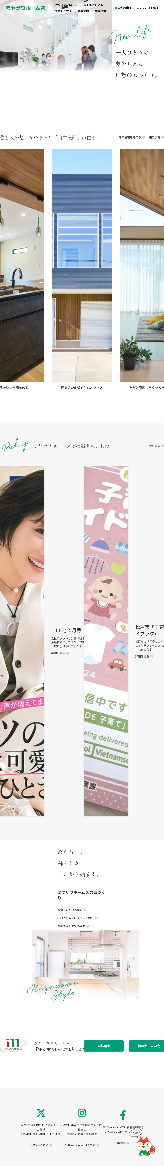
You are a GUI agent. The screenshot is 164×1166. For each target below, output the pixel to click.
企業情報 (100, 11)
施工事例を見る (93, 5)
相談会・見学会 (149, 1046)
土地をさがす (63, 11)
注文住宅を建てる (66, 5)
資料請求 (103, 1046)
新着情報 (83, 11)
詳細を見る (142, 656)
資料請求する (126, 7)
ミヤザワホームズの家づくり (81, 895)
